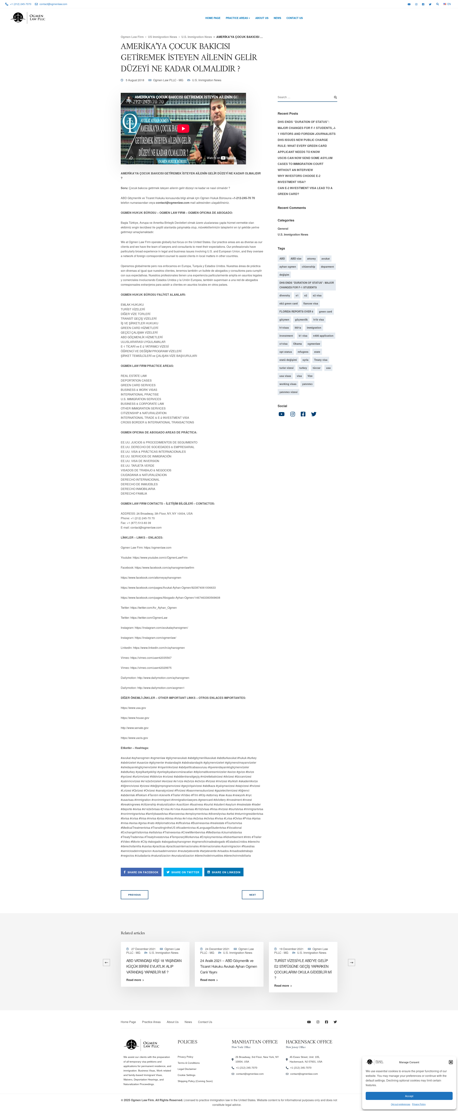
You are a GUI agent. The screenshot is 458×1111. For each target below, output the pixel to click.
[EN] (444, 4)
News (277, 18)
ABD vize (296, 258)
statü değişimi (288, 360)
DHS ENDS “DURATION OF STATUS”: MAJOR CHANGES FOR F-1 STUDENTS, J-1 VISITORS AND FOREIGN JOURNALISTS (307, 128)
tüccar (316, 368)
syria (305, 360)
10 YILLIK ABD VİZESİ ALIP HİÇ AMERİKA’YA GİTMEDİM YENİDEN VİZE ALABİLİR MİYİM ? (79, 966)
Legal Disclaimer (187, 1069)
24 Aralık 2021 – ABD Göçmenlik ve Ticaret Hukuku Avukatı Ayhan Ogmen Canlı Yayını (228, 966)
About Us (261, 18)
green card (325, 311)
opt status (285, 351)
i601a (298, 327)
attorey (311, 258)
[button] (451, 1062)
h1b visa (318, 319)
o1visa (283, 343)
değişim (284, 274)
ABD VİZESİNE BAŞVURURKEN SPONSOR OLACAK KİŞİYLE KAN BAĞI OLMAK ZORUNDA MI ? (374, 966)
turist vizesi (286, 368)
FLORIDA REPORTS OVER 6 (296, 311)
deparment (327, 266)
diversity (284, 295)
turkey (303, 368)
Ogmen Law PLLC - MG (168, 80)
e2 (305, 295)
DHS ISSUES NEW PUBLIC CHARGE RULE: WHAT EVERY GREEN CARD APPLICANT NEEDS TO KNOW (303, 146)
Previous (134, 894)
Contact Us (294, 18)
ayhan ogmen (287, 266)
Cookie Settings (186, 1075)
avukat (325, 258)
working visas (287, 384)
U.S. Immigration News (206, 80)
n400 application (323, 335)
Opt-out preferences (400, 1104)
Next (252, 894)
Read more (59, 979)
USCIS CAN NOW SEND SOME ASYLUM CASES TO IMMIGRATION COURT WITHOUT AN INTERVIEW (305, 164)
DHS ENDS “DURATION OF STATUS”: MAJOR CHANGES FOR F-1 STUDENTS (306, 285)
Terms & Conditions (189, 1062)
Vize (310, 376)
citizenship (308, 266)
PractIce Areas (237, 18)
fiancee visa (310, 303)
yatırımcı (307, 384)
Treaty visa (320, 360)
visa (299, 376)
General (283, 228)
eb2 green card (288, 303)
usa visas (285, 376)
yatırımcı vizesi (288, 392)
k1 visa (303, 335)
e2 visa (317, 295)
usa (328, 368)
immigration (314, 327)
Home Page (212, 18)
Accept (409, 1096)
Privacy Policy (419, 1104)
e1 (297, 295)
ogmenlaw (314, 343)
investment (286, 335)
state (317, 351)
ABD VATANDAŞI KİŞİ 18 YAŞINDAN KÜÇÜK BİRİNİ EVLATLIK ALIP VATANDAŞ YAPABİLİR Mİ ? (153, 966)
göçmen (284, 319)
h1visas (284, 327)
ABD (282, 258)
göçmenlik (301, 319)
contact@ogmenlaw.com (250, 1073)
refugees (303, 351)
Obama (297, 343)
